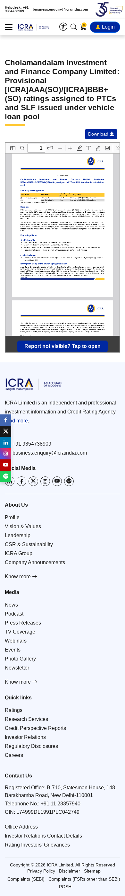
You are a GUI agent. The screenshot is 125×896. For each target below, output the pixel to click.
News (11, 605)
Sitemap (92, 871)
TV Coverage (20, 631)
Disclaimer (69, 871)
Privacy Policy (41, 871)
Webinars (16, 640)
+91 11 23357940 (60, 803)
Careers (14, 755)
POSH (65, 886)
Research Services (26, 719)
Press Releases (23, 622)
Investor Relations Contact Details (43, 835)
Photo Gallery (20, 658)
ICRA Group (18, 553)
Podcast (14, 614)
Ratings (13, 710)
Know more (18, 576)
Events (13, 649)
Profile (12, 517)
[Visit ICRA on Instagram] (45, 481)
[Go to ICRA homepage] (62, 384)
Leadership (17, 535)
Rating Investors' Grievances (37, 844)
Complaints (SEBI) (26, 879)
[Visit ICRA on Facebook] (21, 481)
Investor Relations (25, 737)
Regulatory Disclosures (31, 746)
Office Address (21, 826)
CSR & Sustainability (29, 544)
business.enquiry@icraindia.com (60, 9)
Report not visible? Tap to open (62, 346)
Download (99, 134)
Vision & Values (23, 526)
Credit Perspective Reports (35, 728)
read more (16, 420)
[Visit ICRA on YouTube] (57, 481)
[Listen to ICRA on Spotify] (69, 481)
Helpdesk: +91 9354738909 (17, 9)
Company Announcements (35, 562)
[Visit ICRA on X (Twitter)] (33, 481)
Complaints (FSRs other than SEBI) (84, 879)
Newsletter (17, 667)
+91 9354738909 (32, 444)
